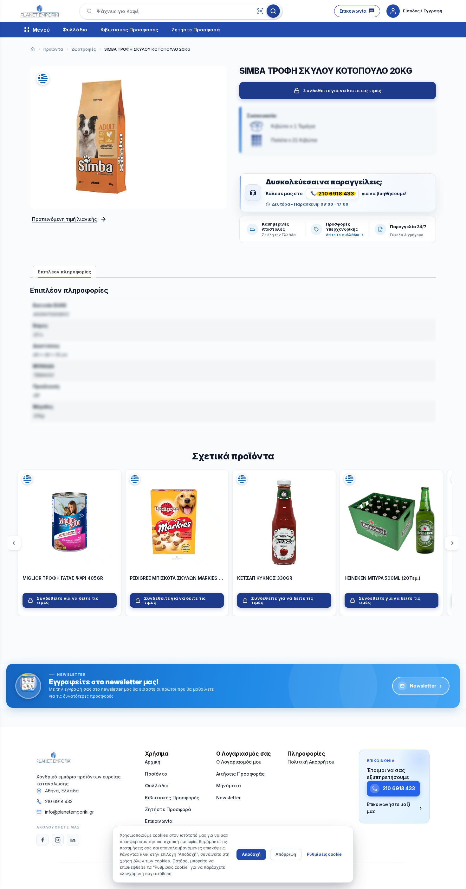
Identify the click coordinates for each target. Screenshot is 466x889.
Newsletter (426, 686)
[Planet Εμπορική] (40, 11)
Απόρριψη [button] (285, 854)
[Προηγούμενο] (14, 543)
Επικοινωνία (353, 11)
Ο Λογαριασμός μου (239, 761)
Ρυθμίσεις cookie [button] (324, 854)
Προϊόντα (156, 774)
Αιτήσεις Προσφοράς (240, 774)
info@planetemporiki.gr (69, 812)
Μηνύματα (228, 785)
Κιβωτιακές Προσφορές (129, 30)
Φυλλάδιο (74, 30)
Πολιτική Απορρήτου (311, 761)
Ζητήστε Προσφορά (196, 30)
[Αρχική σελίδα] (32, 49)
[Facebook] (42, 840)
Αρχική (152, 761)
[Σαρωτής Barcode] (260, 11)
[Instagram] (58, 840)
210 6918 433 (59, 801)
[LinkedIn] (73, 840)
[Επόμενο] (452, 543)
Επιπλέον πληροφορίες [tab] (64, 271)
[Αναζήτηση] (273, 11)
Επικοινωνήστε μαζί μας (394, 808)
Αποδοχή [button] (251, 854)
